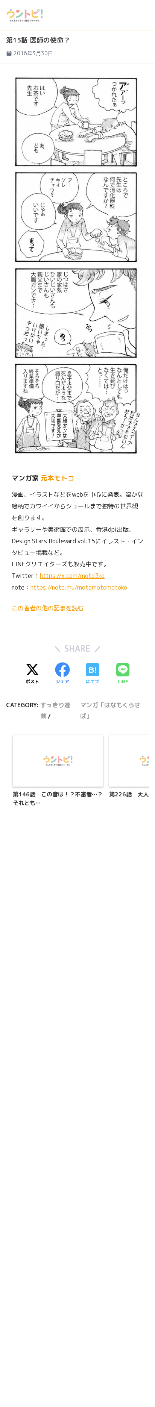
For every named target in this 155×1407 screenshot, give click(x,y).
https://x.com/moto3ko (72, 576)
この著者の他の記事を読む (48, 608)
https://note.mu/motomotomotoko (78, 587)
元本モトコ (57, 478)
